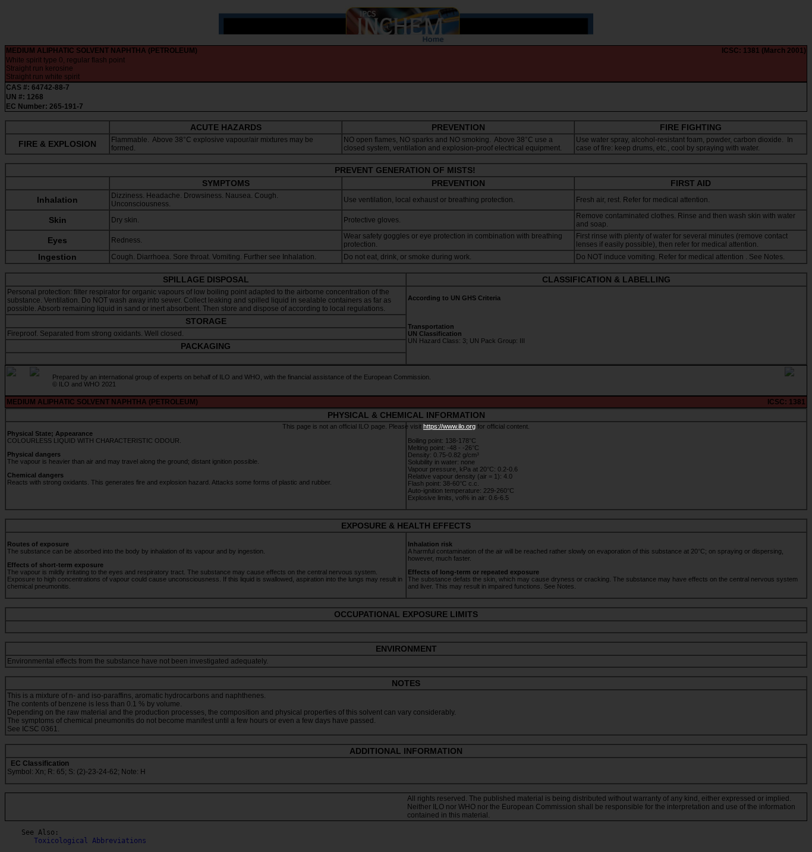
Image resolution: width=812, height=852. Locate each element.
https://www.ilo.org (449, 426)
